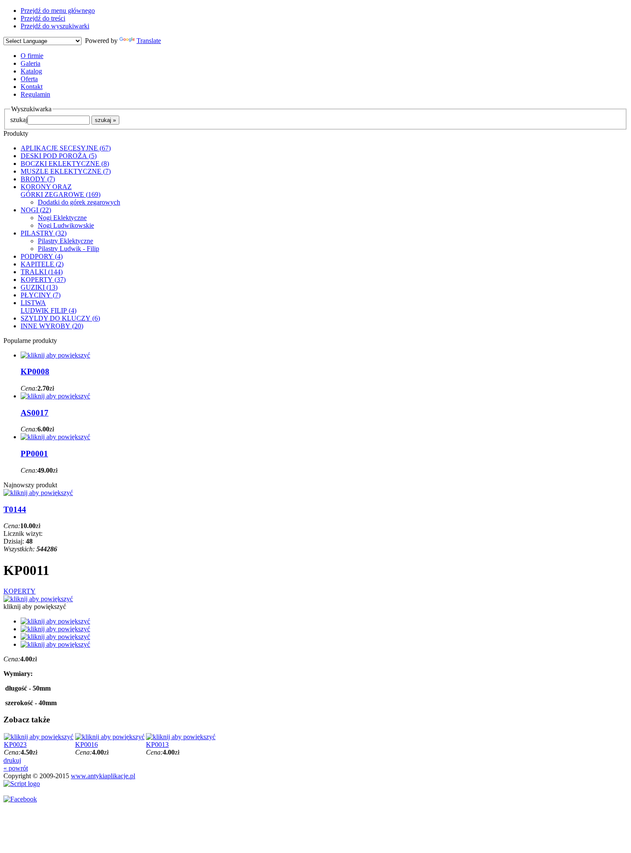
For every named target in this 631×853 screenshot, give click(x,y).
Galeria (30, 63)
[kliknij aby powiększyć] (38, 598)
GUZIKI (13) (39, 287)
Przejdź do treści (43, 18)
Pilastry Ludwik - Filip (68, 248)
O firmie (32, 55)
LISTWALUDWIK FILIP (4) (48, 306)
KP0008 (35, 371)
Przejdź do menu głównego (58, 10)
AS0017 (35, 412)
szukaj (18, 119)
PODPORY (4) (42, 256)
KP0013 (157, 744)
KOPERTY (19, 591)
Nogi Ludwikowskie (66, 225)
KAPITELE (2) (42, 264)
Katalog (31, 71)
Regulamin (35, 94)
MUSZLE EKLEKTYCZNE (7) (66, 171)
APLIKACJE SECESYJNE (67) (66, 148)
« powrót (15, 768)
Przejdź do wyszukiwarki (55, 26)
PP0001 (34, 453)
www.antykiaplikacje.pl (103, 776)
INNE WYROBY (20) (52, 326)
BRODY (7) (38, 179)
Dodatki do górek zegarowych (79, 202)
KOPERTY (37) (43, 279)
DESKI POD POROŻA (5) (59, 155)
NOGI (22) (36, 210)
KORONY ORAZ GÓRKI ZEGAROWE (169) (60, 190)
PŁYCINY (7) (41, 295)
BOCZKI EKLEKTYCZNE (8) (65, 163)
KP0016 (86, 744)
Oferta (29, 79)
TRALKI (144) (42, 271)
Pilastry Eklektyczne (65, 241)
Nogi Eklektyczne (62, 217)
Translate (149, 40)
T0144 (14, 509)
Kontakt (31, 86)
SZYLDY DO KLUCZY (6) (60, 318)
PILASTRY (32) (44, 233)
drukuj (12, 760)
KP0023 (15, 744)
